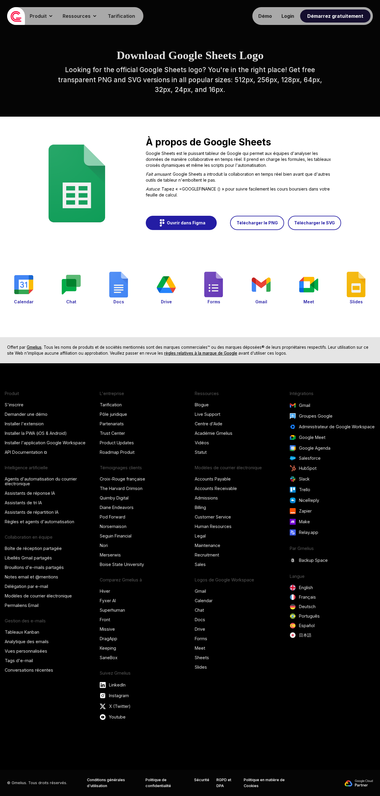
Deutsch (307, 606)
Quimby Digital (114, 497)
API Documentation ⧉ (26, 452)
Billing (200, 507)
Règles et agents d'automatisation (39, 521)
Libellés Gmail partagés (28, 557)
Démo (265, 16)
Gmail (200, 591)
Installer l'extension (24, 423)
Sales (200, 564)
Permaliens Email (22, 605)
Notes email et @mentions (31, 576)
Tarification (121, 16)
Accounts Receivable (216, 488)
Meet (200, 648)
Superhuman (112, 610)
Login (287, 16)
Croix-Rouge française (122, 478)
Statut (201, 452)
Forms (201, 638)
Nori (104, 545)
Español (307, 625)
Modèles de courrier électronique (38, 595)
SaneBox (109, 657)
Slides (201, 667)
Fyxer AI (108, 600)
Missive (107, 629)
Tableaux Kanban (22, 632)
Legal (200, 535)
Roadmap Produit (117, 452)
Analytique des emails (27, 641)
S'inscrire (14, 404)
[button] (41, 16)
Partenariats (112, 423)
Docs (200, 619)
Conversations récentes (29, 670)
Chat (199, 610)
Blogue (202, 404)
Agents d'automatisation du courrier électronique (41, 481)
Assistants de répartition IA (31, 512)
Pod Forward (112, 516)
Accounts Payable (213, 478)
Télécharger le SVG (314, 222)
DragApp (108, 638)
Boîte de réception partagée (33, 548)
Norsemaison (113, 526)
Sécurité (201, 780)
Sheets (202, 657)
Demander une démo (26, 414)
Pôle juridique (113, 414)
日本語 (305, 635)
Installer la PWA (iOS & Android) (36, 433)
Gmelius (34, 347)
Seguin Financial (116, 535)
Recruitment (207, 554)
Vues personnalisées (26, 651)
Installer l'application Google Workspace (45, 442)
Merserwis (110, 554)
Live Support (207, 414)
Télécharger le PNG (257, 222)
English (306, 587)
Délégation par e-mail (26, 586)
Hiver (105, 591)
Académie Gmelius (213, 433)
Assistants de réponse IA (30, 493)
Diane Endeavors (117, 507)
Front (105, 619)
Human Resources (213, 526)
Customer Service (213, 516)
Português (309, 616)
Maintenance (207, 545)
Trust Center (112, 433)
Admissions (206, 497)
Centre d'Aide (208, 423)
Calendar (204, 600)
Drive (200, 629)
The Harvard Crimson (121, 488)
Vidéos (202, 442)
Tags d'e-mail (19, 660)
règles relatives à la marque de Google (200, 353)
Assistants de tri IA (23, 502)
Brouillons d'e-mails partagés (34, 567)
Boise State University (122, 564)
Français (307, 597)
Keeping (108, 648)
